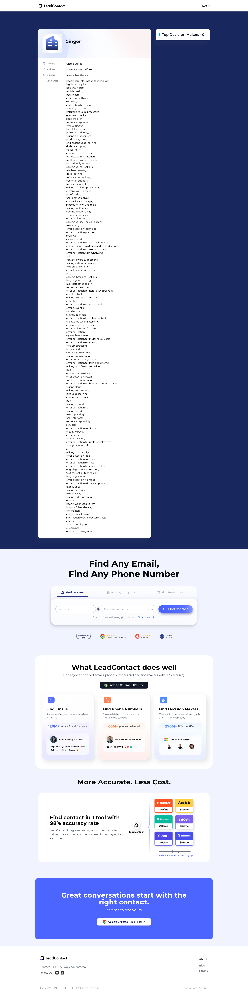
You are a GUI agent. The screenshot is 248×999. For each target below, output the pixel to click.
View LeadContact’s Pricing (173, 855)
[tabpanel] (124, 612)
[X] (62, 973)
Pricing (203, 970)
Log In (206, 5)
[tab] (72, 593)
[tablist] (124, 593)
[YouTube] (57, 973)
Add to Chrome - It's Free (127, 685)
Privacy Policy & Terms (195, 988)
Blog (202, 965)
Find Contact (178, 609)
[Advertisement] (124, 20)
